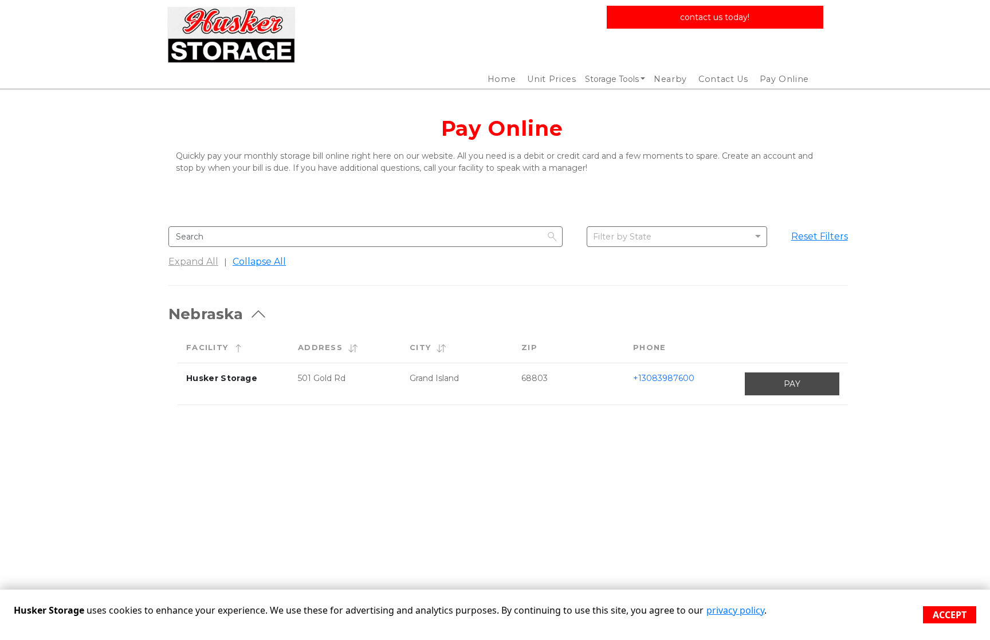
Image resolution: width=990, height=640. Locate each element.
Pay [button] (792, 384)
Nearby (670, 79)
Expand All (193, 261)
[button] (238, 347)
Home (502, 79)
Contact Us (723, 79)
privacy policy (735, 610)
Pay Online (785, 79)
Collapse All (259, 261)
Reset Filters (819, 236)
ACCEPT (950, 614)
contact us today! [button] (714, 17)
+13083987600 (663, 378)
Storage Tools (612, 79)
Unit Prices (551, 79)
